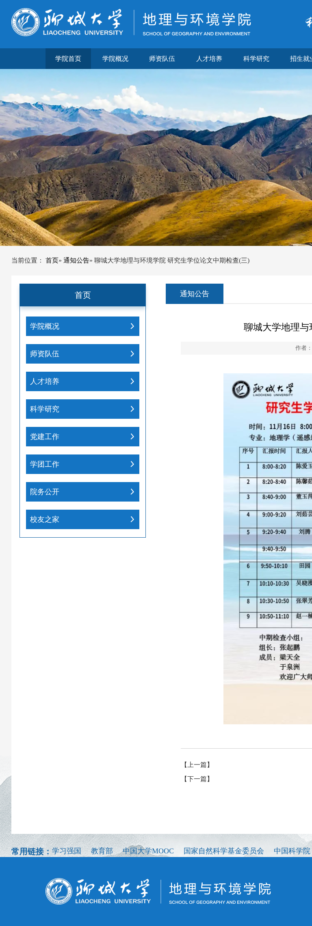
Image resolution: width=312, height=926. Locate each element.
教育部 (102, 851)
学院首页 (68, 58)
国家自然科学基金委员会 (224, 851)
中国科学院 (292, 851)
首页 (52, 260)
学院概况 (115, 58)
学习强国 (66, 851)
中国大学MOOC (148, 851)
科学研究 (256, 58)
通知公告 (76, 260)
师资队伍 (162, 58)
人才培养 (209, 58)
